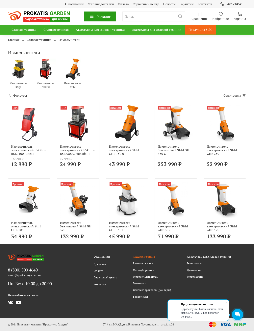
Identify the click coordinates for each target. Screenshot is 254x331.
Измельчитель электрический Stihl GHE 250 (222, 150)
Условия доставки (101, 4)
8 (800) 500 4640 (23, 270)
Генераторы (194, 263)
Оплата (123, 4)
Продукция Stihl (201, 29)
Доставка (100, 264)
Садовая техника (24, 29)
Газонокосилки (143, 263)
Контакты (205, 4)
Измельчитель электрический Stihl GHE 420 (222, 226)
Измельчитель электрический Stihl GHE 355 (173, 226)
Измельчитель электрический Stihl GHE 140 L (124, 226)
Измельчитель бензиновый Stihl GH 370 (75, 226)
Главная (13, 40)
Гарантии (187, 4)
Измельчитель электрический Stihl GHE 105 (26, 226)
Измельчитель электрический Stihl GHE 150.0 (124, 150)
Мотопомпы (195, 276)
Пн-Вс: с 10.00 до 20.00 (30, 283)
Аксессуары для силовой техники (156, 29)
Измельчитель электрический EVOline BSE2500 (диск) (28, 150)
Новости (169, 4)
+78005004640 (233, 4)
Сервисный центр (146, 4)
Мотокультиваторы (145, 276)
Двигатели (194, 270)
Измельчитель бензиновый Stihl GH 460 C (173, 150)
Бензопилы (140, 296)
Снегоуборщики (143, 270)
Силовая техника (56, 29)
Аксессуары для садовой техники (100, 29)
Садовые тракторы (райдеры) (152, 290)
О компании (74, 4)
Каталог (104, 16)
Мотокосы (139, 283)
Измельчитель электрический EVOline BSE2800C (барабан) (77, 150)
